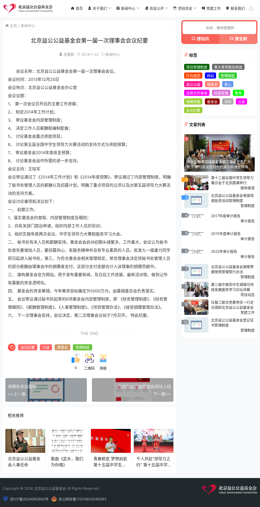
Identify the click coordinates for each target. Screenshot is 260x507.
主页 (13, 25)
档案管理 (221, 93)
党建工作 (247, 312)
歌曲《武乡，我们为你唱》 (67, 461)
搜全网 (241, 38)
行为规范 (193, 75)
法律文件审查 (196, 93)
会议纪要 (28, 347)
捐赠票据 (193, 101)
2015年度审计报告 (226, 233)
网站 (210, 75)
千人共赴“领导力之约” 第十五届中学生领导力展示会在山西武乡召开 (153, 462)
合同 (227, 101)
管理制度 (82, 347)
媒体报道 (247, 188)
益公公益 (193, 84)
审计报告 (247, 221)
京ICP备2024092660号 (29, 499)
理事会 (62, 347)
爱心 (227, 84)
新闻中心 (28, 25)
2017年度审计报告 (225, 216)
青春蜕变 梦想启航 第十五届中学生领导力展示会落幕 (110, 462)
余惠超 (68, 54)
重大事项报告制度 (228, 67)
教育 (238, 93)
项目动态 (247, 294)
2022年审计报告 (224, 251)
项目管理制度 (196, 67)
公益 (46, 347)
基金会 (212, 101)
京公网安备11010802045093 (82, 499)
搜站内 (203, 38)
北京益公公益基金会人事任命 (24, 461)
